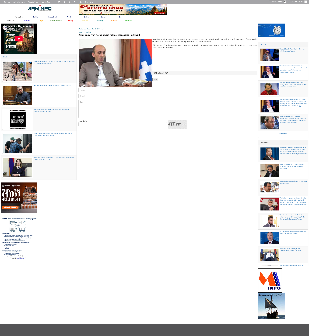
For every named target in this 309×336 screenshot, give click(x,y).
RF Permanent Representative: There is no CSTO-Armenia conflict (293, 233)
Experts (263, 44)
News (5, 57)
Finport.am (10, 20)
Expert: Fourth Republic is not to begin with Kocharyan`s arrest (292, 50)
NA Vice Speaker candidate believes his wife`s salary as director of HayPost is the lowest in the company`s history (293, 217)
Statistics (114, 20)
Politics (35, 17)
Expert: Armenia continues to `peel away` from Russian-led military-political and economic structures (293, 84)
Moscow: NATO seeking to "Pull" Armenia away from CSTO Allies (290, 249)
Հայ (81, 2)
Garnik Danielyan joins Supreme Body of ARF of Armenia (52, 85)
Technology (99, 20)
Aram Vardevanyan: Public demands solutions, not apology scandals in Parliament (292, 166)
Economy (27, 20)
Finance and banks (56, 20)
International (52, 17)
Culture (103, 17)
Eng (91, 2)
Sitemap (7, 2)
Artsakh (69, 17)
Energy (70, 20)
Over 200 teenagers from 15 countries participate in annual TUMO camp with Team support (53, 134)
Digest (42, 20)
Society (86, 17)
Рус (86, 2)
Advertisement (19, 2)
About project (33, 2)
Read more (283, 133)
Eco (120, 17)
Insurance (85, 20)
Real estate (128, 20)
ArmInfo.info (19, 17)
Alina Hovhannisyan (85, 32)
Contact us (46, 2)
